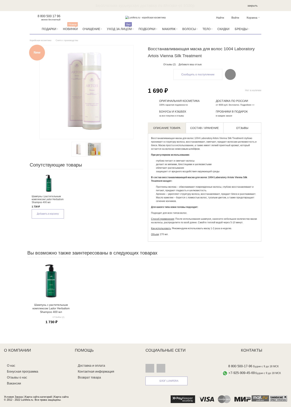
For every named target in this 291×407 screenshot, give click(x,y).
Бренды (241, 29)
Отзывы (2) (169, 64)
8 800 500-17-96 (240, 366)
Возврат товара (89, 377)
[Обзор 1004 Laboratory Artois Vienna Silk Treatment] (94, 149)
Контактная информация (96, 371)
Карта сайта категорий (38, 396)
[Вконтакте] (150, 368)
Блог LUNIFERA (169, 381)
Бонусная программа (22, 371)
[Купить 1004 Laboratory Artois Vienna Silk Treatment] (78, 149)
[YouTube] (161, 368)
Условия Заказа (13, 396)
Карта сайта (61, 396)
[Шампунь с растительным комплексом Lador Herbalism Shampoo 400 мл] (49, 183)
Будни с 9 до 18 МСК (266, 366)
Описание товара (166, 128)
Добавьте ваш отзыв (190, 64)
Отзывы (242, 128)
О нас (11, 365)
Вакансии (14, 383)
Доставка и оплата (91, 365)
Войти (235, 17)
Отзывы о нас (17, 377)
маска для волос (184, 138)
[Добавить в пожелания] (230, 74)
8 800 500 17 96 (49, 16)
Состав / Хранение (204, 128)
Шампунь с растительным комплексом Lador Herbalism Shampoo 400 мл (48, 199)
